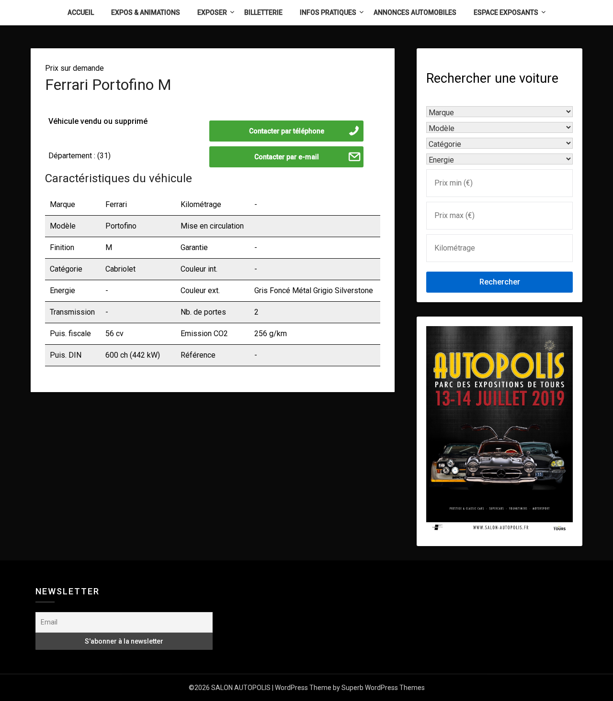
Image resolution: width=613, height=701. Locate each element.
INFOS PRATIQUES (328, 12)
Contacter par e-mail (286, 157)
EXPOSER (212, 12)
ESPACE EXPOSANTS (506, 12)
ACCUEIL (81, 12)
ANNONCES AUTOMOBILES (415, 12)
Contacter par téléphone (286, 131)
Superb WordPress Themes (383, 687)
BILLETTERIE (263, 12)
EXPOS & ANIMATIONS (145, 12)
